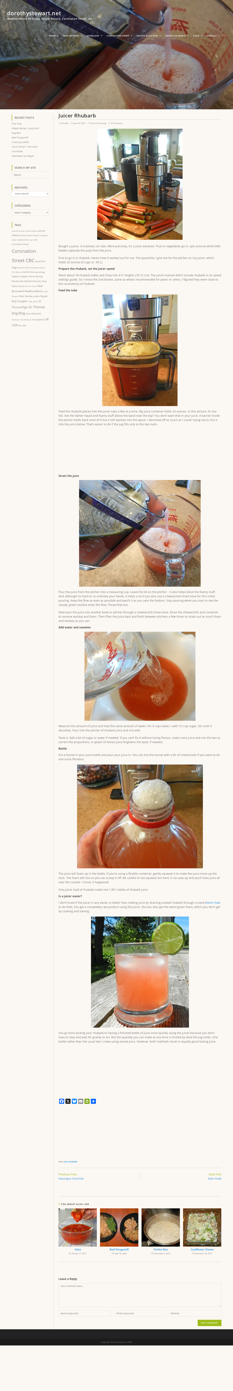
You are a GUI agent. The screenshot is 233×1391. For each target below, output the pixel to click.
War (20, 325)
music (34, 286)
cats (31, 240)
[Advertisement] (139, 452)
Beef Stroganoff (119, 1250)
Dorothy (64, 123)
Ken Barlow (26, 281)
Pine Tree (17, 123)
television (16, 319)
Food (93, 123)
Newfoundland (33, 291)
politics (36, 296)
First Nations (17, 272)
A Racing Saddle (20, 142)
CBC (36, 239)
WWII (24, 325)
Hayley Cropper (20, 276)
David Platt (40, 261)
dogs (14, 267)
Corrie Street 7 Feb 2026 (24, 146)
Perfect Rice (161, 1250)
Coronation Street (20, 244)
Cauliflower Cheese (202, 1250)
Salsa (78, 1250)
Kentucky (36, 281)
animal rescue (18, 231)
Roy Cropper (19, 301)
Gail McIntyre (29, 272)
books (36, 235)
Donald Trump (23, 267)
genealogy (40, 272)
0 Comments (117, 123)
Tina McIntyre (25, 319)
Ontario (15, 296)
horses (15, 281)
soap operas (33, 301)
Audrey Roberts (26, 235)
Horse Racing (36, 276)
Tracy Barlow (38, 319)
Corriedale (17, 151)
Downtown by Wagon (23, 155)
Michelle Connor (24, 286)
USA (14, 325)
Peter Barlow (25, 296)
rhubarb (73, 1161)
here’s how (213, 902)
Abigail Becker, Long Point (25, 128)
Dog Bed (16, 132)
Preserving (101, 123)
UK (47, 319)
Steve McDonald (33, 313)
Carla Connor (23, 239)
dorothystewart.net (50, 17)
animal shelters (31, 231)
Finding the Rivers (37, 267)
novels (45, 291)
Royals (44, 296)
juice (66, 1161)
